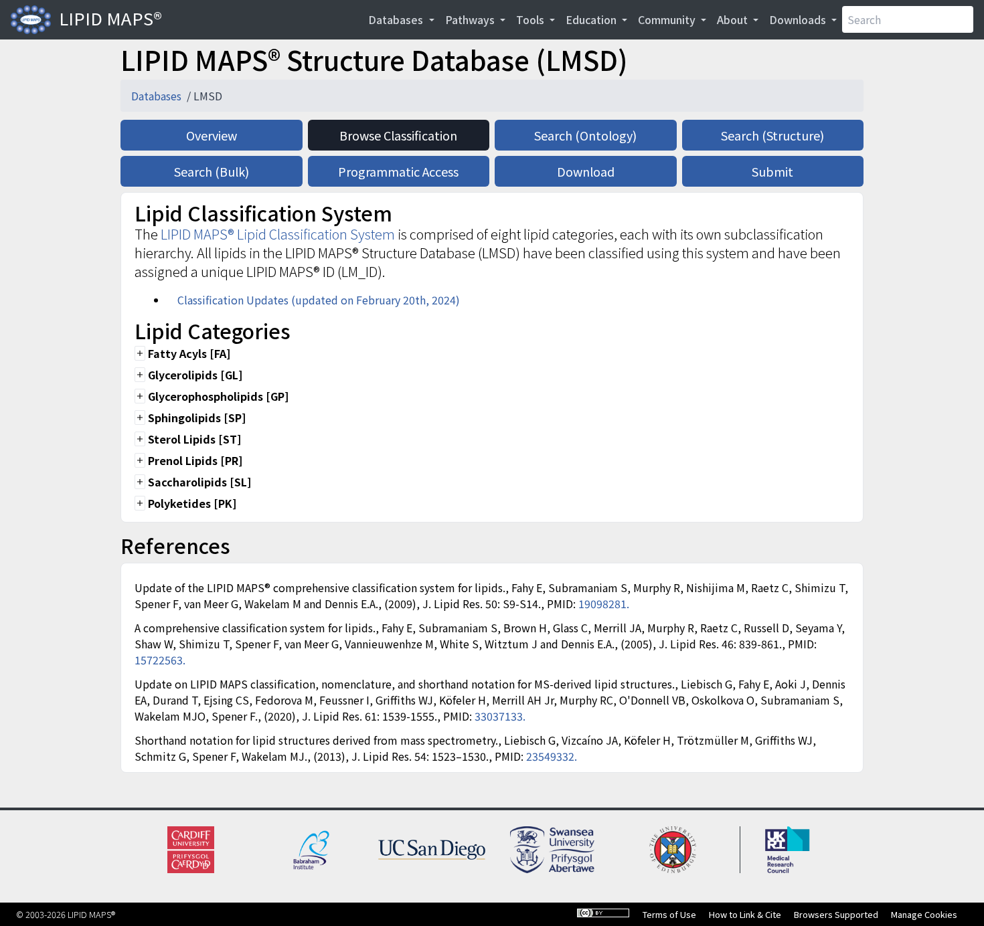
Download (585, 171)
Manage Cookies (924, 914)
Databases (397, 19)
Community (668, 19)
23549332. (551, 756)
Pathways (471, 19)
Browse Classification (398, 135)
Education (592, 19)
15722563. (160, 660)
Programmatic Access (398, 171)
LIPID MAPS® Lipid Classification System (278, 234)
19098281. (603, 603)
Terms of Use (669, 914)
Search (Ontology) (585, 135)
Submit (772, 171)
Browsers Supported (836, 914)
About (733, 19)
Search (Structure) (772, 135)
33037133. (500, 716)
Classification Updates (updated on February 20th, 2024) (318, 300)
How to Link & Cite (745, 914)
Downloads (799, 19)
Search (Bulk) (211, 171)
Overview (211, 135)
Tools (531, 19)
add (140, 353)
